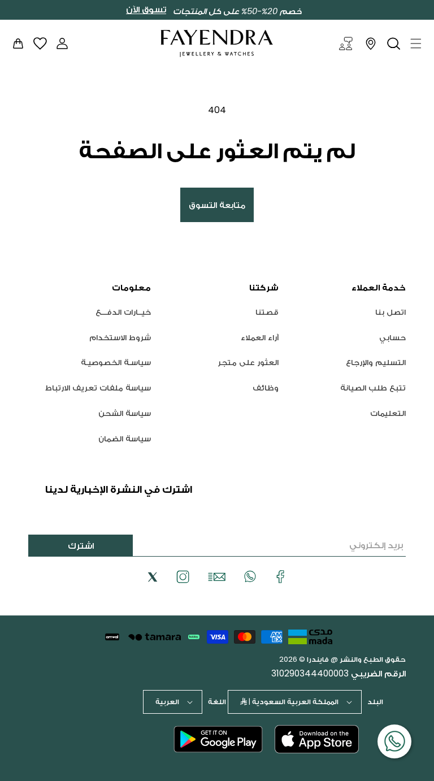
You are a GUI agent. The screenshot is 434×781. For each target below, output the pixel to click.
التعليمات (388, 413)
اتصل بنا (390, 312)
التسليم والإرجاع (376, 362)
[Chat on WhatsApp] (394, 741)
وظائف (266, 387)
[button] (416, 43)
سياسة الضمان (124, 438)
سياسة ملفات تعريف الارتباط (98, 387)
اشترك (81, 545)
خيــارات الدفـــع (123, 312)
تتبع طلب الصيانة (373, 387)
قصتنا (267, 312)
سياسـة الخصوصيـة (116, 362)
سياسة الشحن (124, 413)
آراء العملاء (260, 337)
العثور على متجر (248, 362)
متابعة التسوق (217, 205)
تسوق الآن (146, 9)
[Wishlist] (40, 43)
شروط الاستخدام (120, 337)
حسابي (392, 337)
